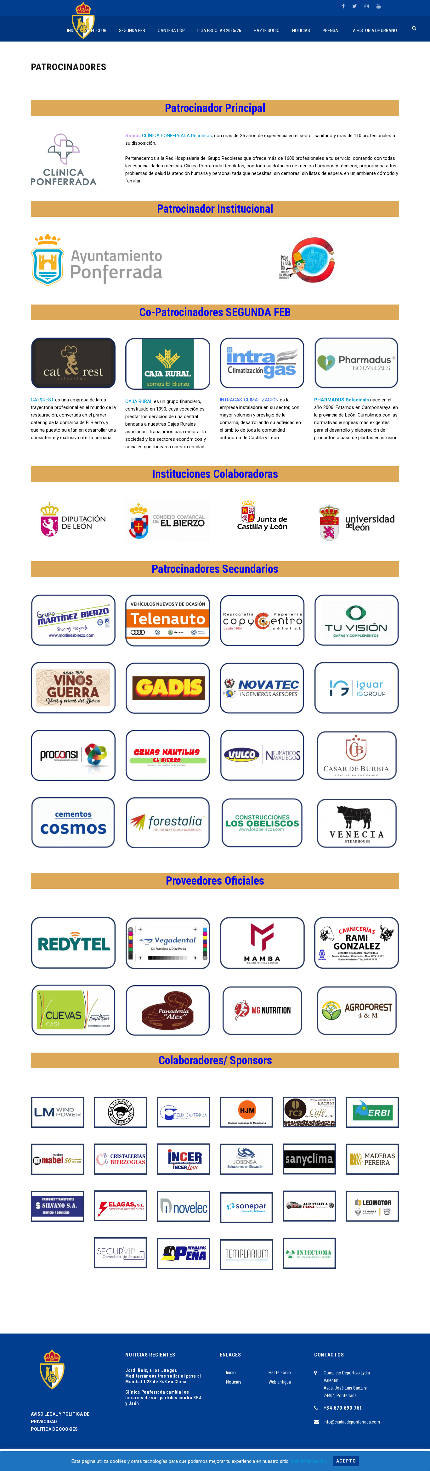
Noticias (233, 1382)
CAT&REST (42, 400)
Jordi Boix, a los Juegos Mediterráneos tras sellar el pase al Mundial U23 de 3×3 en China (163, 1376)
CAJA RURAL (139, 401)
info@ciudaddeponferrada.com (352, 1422)
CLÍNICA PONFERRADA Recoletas (177, 135)
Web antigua (280, 1382)
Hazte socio (280, 1372)
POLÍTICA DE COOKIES (54, 1429)
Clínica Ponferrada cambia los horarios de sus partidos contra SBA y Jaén (163, 1398)
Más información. (309, 1461)
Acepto (346, 1460)
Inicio (231, 1372)
